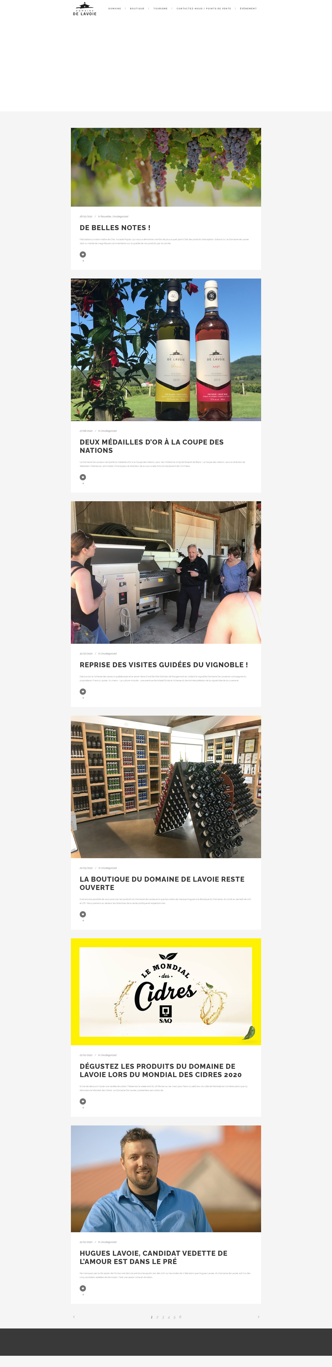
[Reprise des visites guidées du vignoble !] (166, 572)
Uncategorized (120, 216)
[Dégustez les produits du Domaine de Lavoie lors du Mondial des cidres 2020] (166, 991)
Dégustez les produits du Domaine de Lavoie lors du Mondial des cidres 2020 (161, 1070)
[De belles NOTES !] (166, 167)
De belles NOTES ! (115, 228)
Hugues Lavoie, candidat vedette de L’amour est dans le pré (154, 1257)
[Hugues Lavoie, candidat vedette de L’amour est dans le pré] (166, 1178)
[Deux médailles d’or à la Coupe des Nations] (166, 350)
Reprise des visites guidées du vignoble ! (164, 665)
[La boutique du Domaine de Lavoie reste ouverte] (166, 787)
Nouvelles (106, 216)
